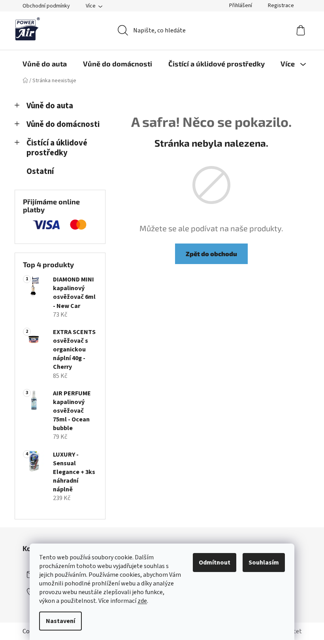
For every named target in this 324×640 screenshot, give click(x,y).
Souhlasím (264, 562)
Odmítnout (214, 562)
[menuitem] (45, 63)
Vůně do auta (49, 105)
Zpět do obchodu (211, 253)
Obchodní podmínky (46, 6)
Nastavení (60, 621)
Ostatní (40, 171)
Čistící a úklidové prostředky (56, 148)
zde (142, 601)
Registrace (281, 5)
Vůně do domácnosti (63, 124)
